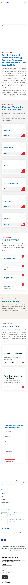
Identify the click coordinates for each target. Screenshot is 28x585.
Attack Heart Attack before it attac (16, 519)
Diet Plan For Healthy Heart (13, 353)
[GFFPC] (5, 2)
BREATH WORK (8, 148)
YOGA (6, 165)
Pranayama (3, 499)
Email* (3, 570)
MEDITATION (8, 219)
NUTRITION (7, 201)
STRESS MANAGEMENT (11, 183)
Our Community (17, 532)
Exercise (3, 493)
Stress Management (5, 502)
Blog (2, 535)
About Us (3, 532)
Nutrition (3, 505)
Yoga (2, 496)
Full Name (4, 564)
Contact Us (16, 535)
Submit (5, 577)
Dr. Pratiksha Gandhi (10, 258)
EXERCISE (7, 130)
